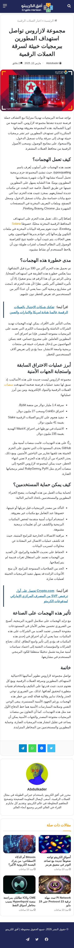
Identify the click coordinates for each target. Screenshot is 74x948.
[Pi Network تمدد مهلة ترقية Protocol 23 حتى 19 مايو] (55, 884)
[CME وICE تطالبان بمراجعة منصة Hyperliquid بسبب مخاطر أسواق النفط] (19, 884)
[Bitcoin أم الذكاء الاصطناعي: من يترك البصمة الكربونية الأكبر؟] (19, 844)
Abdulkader (52, 63)
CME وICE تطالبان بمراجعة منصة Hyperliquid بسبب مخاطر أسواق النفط (20, 901)
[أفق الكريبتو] (37, 7)
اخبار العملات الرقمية (29, 20)
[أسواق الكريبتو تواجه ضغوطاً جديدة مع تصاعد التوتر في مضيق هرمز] (55, 844)
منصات (8, 384)
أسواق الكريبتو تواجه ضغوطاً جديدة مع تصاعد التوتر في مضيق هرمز (57, 860)
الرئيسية (49, 20)
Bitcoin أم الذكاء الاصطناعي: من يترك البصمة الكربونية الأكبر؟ (22, 860)
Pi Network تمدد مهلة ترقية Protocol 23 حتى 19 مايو (55, 901)
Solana (16, 223)
